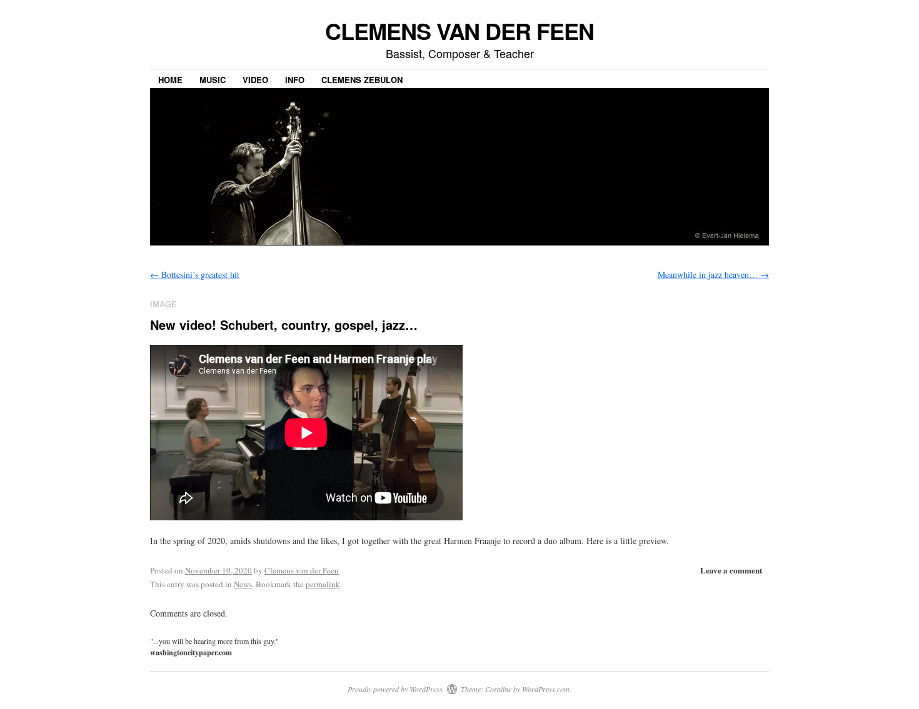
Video (255, 80)
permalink (323, 584)
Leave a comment (731, 570)
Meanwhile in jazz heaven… (713, 274)
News (243, 584)
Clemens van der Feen (301, 570)
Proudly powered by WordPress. (396, 689)
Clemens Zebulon (362, 80)
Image (163, 304)
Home (170, 80)
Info (294, 80)
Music (212, 80)
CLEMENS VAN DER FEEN (459, 30)
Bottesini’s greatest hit (194, 274)
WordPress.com (546, 689)
